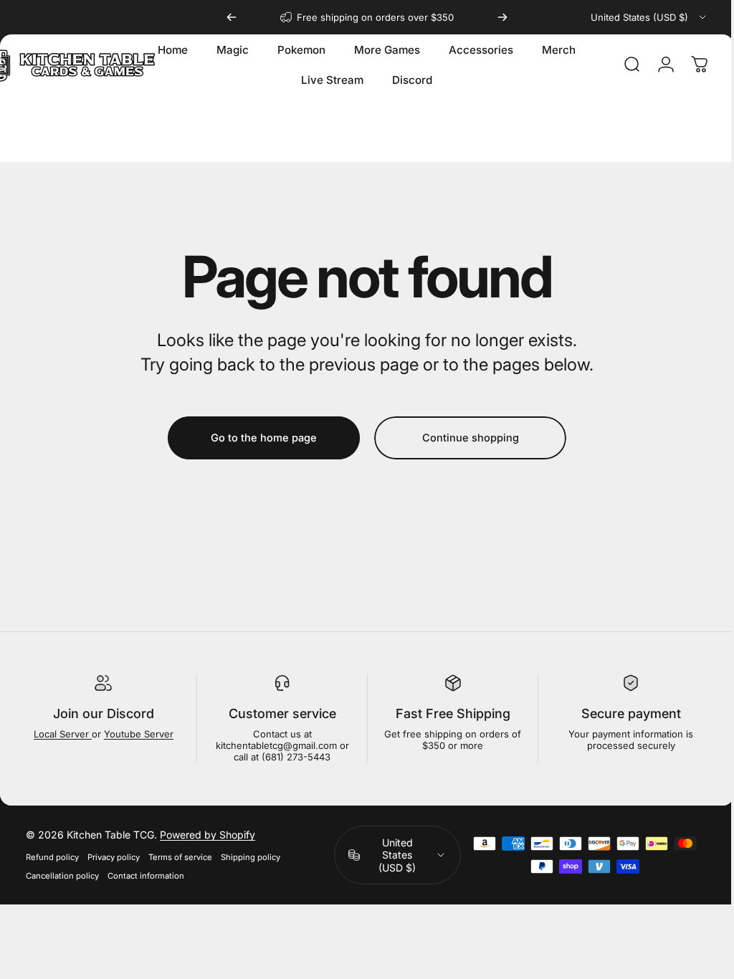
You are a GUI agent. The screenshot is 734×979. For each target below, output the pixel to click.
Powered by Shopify (207, 834)
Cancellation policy (62, 876)
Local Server (61, 734)
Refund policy (52, 857)
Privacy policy (113, 857)
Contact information (146, 876)
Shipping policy (250, 857)
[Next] (502, 17)
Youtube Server (137, 734)
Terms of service (180, 857)
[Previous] (231, 17)
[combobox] (649, 17)
